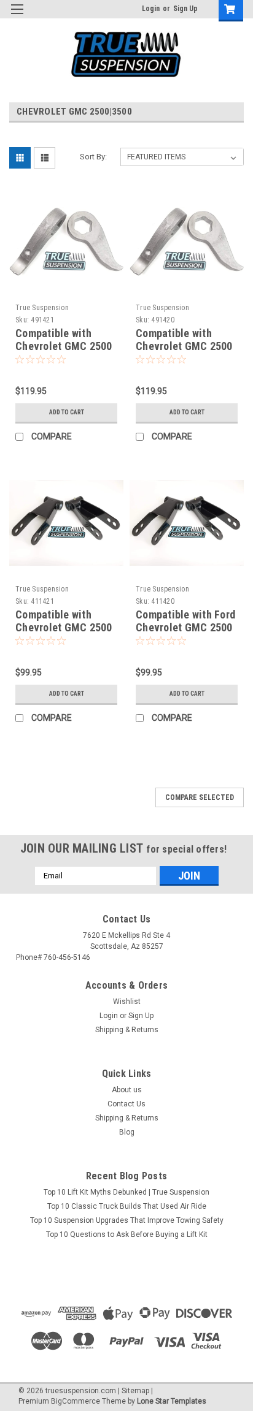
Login (151, 8)
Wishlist (127, 1001)
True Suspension (42, 307)
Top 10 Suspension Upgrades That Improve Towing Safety (127, 1220)
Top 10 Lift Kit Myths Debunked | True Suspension (126, 1192)
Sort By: (93, 156)
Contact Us (126, 1104)
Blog (126, 1132)
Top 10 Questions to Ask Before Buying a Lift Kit (127, 1234)
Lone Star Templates (171, 1401)
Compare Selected (199, 797)
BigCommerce (75, 1401)
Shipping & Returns (126, 1029)
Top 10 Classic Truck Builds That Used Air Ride (126, 1206)
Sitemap (135, 1390)
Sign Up (185, 8)
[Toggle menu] (17, 17)
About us (127, 1090)
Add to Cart (66, 412)
